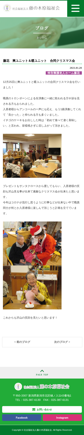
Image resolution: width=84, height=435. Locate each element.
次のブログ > (62, 341)
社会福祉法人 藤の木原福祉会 (42, 386)
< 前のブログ (22, 341)
